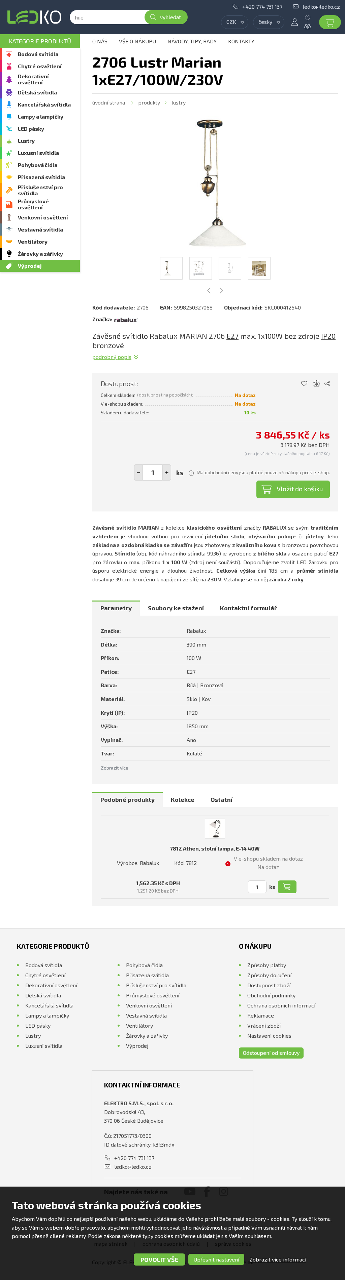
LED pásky (31, 128)
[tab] (116, 608)
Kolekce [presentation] (182, 799)
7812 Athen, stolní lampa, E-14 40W (215, 848)
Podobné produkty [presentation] (127, 799)
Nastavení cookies (269, 1035)
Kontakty (241, 41)
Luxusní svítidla (38, 153)
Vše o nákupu (137, 41)
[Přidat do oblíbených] (304, 383)
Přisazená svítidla (41, 177)
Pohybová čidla (37, 165)
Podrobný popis (111, 357)
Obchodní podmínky (271, 995)
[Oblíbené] (313, 17)
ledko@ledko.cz (321, 6)
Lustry (26, 140)
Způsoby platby (266, 965)
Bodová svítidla (38, 54)
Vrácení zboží (264, 1025)
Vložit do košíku (300, 489)
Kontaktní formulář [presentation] (248, 608)
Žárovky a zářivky (40, 253)
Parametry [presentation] (116, 608)
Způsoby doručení (269, 975)
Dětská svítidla (37, 92)
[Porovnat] (313, 26)
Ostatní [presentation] (221, 799)
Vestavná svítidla (40, 229)
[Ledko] (34, 17)
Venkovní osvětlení (43, 217)
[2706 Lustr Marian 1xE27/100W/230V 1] (215, 183)
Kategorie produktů (40, 41)
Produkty (149, 102)
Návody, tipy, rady (192, 41)
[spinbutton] (152, 472)
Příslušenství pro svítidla (40, 190)
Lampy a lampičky (40, 116)
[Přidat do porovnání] (316, 383)
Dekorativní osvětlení (33, 79)
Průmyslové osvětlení (33, 204)
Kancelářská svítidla (44, 104)
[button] (166, 472)
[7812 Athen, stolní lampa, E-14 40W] (215, 829)
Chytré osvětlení (40, 66)
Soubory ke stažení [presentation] (176, 608)
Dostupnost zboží (268, 985)
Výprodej (30, 265)
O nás (99, 41)
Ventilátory (33, 241)
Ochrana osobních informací (281, 1005)
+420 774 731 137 (262, 6)
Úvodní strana (108, 102)
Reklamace (260, 1015)
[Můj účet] (294, 22)
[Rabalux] (126, 319)
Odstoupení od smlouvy (271, 1052)
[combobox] (234, 22)
